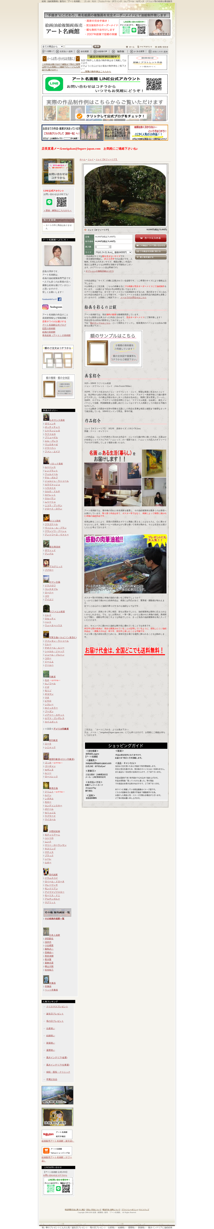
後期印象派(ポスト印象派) (61, 759)
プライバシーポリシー (130, 1209)
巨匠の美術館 (48, 328)
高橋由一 (49, 952)
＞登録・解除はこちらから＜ (57, 210)
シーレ (48, 859)
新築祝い (50, 1043)
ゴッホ (48, 762)
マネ (47, 697)
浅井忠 (48, 942)
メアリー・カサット (54, 715)
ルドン (48, 795)
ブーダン (49, 711)
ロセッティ (50, 618)
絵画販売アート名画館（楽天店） (58, 1141)
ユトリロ (49, 838)
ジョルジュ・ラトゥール (57, 481)
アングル (49, 553)
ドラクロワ (50, 585)
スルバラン (50, 498)
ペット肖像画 (51, 990)
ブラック (49, 855)
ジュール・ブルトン (54, 655)
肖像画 (52, 983)
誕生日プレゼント (55, 1013)
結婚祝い (50, 1035)
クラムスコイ (51, 878)
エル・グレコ (51, 441)
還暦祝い (50, 1050)
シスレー (49, 704)
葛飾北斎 (49, 963)
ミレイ (48, 615)
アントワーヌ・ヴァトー (57, 534)
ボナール (49, 809)
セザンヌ (49, 769)
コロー (48, 658)
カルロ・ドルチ (52, 491)
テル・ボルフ (51, 477)
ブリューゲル (51, 437)
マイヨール (50, 819)
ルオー (48, 862)
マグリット (50, 902)
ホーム (83, 159)
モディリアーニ (52, 835)
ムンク (48, 841)
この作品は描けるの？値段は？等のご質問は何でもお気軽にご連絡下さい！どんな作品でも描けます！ (61, 67)
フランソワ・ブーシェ (56, 531)
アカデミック (56, 566)
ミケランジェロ (52, 430)
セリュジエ (50, 812)
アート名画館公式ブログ (54, 325)
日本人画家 (54, 935)
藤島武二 (49, 949)
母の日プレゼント (55, 1021)
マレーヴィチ (51, 885)
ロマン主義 (54, 582)
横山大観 (49, 966)
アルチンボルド (52, 899)
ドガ (47, 687)
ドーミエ (49, 661)
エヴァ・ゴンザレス (54, 718)
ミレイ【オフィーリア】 (107, 159)
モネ (47, 680)
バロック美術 (56, 463)
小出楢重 (49, 945)
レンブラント (51, 470)
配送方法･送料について (111, 1209)
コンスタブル (51, 589)
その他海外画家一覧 (54, 918)
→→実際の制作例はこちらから (96, 71)
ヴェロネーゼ (51, 444)
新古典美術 (54, 547)
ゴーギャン (50, 766)
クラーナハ (50, 448)
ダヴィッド (50, 550)
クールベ (49, 665)
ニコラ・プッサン (53, 505)
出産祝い (50, 1028)
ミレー (48, 644)
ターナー (49, 592)
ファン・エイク (52, 451)
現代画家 (53, 874)
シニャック (50, 747)
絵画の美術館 (48, 332)
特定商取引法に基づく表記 (75, 1209)
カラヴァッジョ (52, 484)
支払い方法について (93, 1209)
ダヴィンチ (50, 423)
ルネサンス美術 (57, 420)
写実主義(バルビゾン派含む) (63, 637)
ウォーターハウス (53, 625)
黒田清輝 (49, 956)
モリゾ (48, 690)
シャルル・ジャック (54, 651)
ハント (48, 622)
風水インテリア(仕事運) (57, 1065)
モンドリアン (51, 888)
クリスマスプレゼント (57, 1006)
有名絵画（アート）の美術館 (56, 335)
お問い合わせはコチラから (55, 1175)
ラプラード (50, 816)
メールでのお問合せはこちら (133, 297)
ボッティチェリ (52, 427)
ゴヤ (47, 596)
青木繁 (48, 959)
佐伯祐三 (49, 970)
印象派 (52, 676)
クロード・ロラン (53, 508)
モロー (48, 802)
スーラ (48, 744)
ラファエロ (50, 434)
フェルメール (51, 474)
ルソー (48, 773)
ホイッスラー (51, 708)
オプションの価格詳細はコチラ (100, 271)
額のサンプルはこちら (100, 323)
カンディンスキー (53, 805)
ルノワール (50, 683)
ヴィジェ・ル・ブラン (56, 528)
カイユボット (51, 722)
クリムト (49, 791)
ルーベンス (50, 467)
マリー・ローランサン (56, 845)
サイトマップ (144, 1209)
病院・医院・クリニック (58, 1072)
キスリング (50, 848)
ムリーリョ (50, 502)
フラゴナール (51, 524)
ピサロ (48, 701)
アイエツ (49, 599)
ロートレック (51, 776)
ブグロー (49, 570)
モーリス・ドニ (52, 895)
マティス (49, 852)
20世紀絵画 (54, 831)
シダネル (49, 798)
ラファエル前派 (57, 611)
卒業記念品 (51, 1079)
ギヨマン (49, 694)
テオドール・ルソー (54, 648)
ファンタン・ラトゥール (57, 641)
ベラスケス (50, 488)
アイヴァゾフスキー (54, 892)
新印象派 (53, 740)
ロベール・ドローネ (54, 881)
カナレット (50, 495)
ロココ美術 (55, 521)
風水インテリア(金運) (56, 1057)
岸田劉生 (49, 938)
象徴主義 (53, 788)
